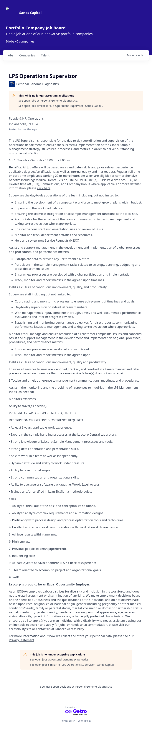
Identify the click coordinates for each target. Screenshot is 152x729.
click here (43, 188)
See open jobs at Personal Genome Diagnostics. (48, 100)
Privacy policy (68, 720)
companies (27, 55)
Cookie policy (84, 720)
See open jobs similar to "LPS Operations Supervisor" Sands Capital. (61, 106)
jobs (10, 55)
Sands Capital (30, 12)
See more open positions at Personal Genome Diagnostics (76, 686)
